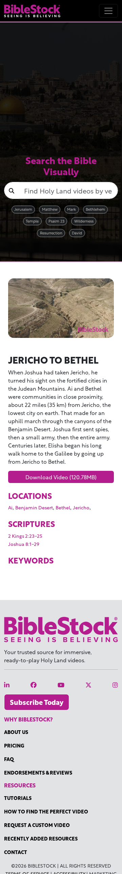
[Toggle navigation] (108, 11)
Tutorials (18, 798)
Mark (71, 209)
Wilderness (84, 221)
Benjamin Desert (34, 507)
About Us (16, 732)
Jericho (81, 507)
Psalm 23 (56, 221)
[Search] (11, 190)
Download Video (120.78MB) (61, 477)
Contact (15, 852)
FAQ (9, 759)
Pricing (14, 745)
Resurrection (51, 232)
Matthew (50, 209)
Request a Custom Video (37, 825)
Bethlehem (95, 209)
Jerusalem (23, 209)
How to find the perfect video (46, 811)
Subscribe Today (36, 702)
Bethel (63, 507)
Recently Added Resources (41, 838)
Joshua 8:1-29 (23, 543)
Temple (32, 221)
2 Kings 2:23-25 (25, 535)
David (77, 232)
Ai (10, 507)
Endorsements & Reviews (38, 772)
